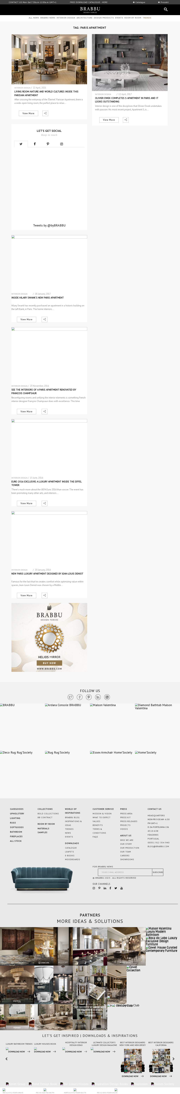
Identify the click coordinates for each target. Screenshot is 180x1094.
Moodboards (72, 859)
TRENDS (147, 18)
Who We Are (126, 840)
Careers (124, 855)
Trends (69, 829)
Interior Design (66, 18)
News (68, 833)
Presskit (164, 2)
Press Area (126, 813)
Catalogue (140, 2)
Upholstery (17, 813)
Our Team (125, 851)
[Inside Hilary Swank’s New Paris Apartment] (49, 263)
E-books (69, 855)
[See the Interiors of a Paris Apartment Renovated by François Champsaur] (49, 355)
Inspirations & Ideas (73, 823)
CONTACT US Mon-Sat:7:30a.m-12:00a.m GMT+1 (32, 2)
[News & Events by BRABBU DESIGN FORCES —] (90, 10)
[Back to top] (164, 1055)
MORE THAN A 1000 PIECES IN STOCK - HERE (91, 2)
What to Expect (102, 817)
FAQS (95, 837)
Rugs (13, 822)
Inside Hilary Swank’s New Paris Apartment (37, 297)
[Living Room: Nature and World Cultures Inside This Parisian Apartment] (49, 59)
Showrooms (127, 859)
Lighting (15, 818)
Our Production (129, 848)
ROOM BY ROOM (132, 18)
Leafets (69, 851)
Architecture (84, 18)
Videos (124, 829)
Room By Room (46, 824)
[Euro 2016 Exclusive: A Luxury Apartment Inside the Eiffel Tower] (49, 447)
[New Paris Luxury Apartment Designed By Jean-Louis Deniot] (49, 539)
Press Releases (128, 821)
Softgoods (17, 827)
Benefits (98, 825)
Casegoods (17, 809)
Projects (125, 825)
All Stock (16, 841)
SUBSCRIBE (158, 872)
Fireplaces (16, 836)
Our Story (126, 844)
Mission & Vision (102, 813)
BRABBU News (47, 18)
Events (119, 18)
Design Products (104, 18)
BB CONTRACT (45, 817)
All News (34, 18)
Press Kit (125, 817)
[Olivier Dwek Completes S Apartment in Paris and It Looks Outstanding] (130, 62)
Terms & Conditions (99, 831)
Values (96, 821)
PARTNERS (90, 915)
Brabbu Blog (72, 817)
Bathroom (16, 831)
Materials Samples (43, 830)
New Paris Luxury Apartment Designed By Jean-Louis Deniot (47, 573)
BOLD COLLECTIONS (48, 813)
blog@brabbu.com (158, 846)
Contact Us (155, 809)
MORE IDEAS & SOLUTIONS (90, 921)
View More (28, 113)
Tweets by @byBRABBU (49, 225)
